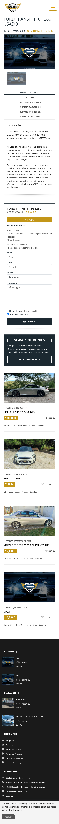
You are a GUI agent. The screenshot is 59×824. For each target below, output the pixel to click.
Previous (4, 78)
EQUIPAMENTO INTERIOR (29, 112)
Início (7, 30)
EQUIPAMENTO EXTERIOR (29, 107)
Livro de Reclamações (15, 762)
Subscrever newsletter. (19, 314)
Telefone (11, 272)
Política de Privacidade (15, 754)
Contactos (10, 745)
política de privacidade (30, 311)
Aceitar (8, 816)
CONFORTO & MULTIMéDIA (29, 102)
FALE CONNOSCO (28, 359)
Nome (9, 252)
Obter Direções (13, 240)
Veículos (18, 30)
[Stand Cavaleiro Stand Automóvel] (12, 7)
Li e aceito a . (25, 311)
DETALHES (29, 97)
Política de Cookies (13, 749)
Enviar (32, 321)
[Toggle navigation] (53, 8)
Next (54, 78)
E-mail (9, 262)
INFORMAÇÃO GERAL (29, 92)
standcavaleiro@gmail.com (17, 791)
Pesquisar (10, 740)
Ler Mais (19, 666)
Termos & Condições (14, 758)
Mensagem (12, 282)
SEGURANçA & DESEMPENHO (29, 117)
